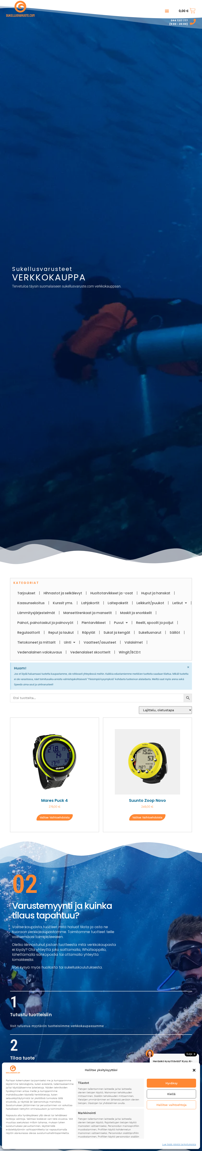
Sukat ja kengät (117, 632)
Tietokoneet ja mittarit (36, 642)
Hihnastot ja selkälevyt (63, 593)
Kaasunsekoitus (31, 603)
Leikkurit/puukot (150, 603)
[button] (194, 1070)
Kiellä (171, 1094)
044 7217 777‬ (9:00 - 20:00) (178, 22)
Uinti (67, 642)
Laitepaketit (118, 603)
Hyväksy (172, 1083)
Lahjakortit (90, 603)
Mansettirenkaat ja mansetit (87, 612)
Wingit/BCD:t (130, 652)
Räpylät (88, 632)
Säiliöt (175, 632)
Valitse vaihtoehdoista (55, 817)
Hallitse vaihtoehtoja (171, 1105)
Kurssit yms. (63, 603)
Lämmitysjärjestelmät (36, 612)
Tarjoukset (26, 593)
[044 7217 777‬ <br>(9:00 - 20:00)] (193, 22)
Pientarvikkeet (94, 622)
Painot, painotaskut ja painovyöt (45, 622)
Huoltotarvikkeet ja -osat (111, 593)
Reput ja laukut (61, 632)
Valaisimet (133, 642)
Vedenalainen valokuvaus (39, 652)
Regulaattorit (28, 632)
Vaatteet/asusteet (100, 642)
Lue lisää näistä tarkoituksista (179, 1144)
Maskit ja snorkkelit (136, 612)
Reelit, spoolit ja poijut (154, 622)
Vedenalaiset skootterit (90, 652)
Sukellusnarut (149, 632)
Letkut (177, 603)
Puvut (119, 622)
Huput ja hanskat (155, 593)
